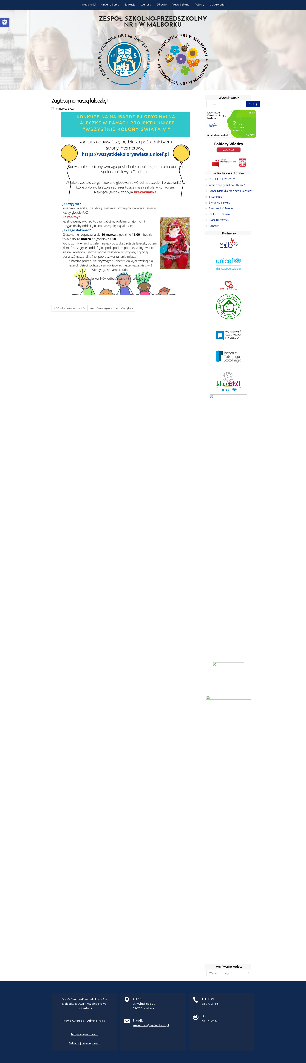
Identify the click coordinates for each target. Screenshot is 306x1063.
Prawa (67, 1021)
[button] (4, 22)
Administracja (96, 1021)
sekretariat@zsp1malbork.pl (151, 1025)
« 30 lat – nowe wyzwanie (69, 308)
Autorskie (78, 1021)
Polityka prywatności (84, 1034)
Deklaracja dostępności (84, 1043)
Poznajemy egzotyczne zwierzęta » (111, 308)
